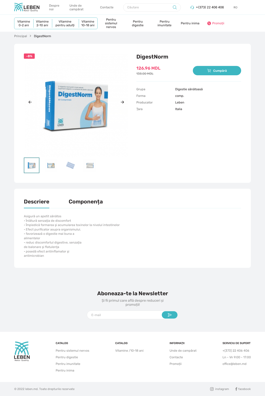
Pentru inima (190, 23)
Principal (20, 36)
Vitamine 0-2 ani (23, 23)
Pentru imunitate (164, 23)
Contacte (106, 7)
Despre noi (54, 7)
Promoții (176, 364)
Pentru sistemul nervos (111, 23)
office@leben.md (235, 364)
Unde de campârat (76, 7)
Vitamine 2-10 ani (42, 23)
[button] (30, 102)
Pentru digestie (138, 23)
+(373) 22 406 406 (236, 350)
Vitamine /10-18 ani (129, 350)
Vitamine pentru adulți (64, 23)
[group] (76, 105)
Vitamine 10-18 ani (87, 23)
